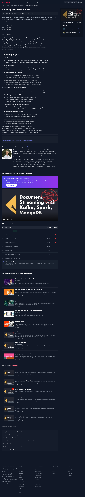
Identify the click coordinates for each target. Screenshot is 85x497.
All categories (22, 494)
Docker (20, 488)
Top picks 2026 (71, 468)
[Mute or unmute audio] (8, 219)
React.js (20, 466)
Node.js (20, 475)
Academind (37, 479)
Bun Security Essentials (7, 483)
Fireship (37, 481)
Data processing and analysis (17, 5)
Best (32, 2)
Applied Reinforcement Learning (9, 468)
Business (54, 471)
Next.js (20, 477)
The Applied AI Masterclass (8, 466)
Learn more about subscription (12, 267)
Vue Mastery (38, 471)
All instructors (38, 486)
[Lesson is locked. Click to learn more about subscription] (55, 234)
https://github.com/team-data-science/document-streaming (18, 140)
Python (20, 468)
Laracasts (37, 482)
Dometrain (37, 469)
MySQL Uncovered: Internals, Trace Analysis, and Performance (9, 478)
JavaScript (21, 473)
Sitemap (70, 473)
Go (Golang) (21, 481)
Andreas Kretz (29, 147)
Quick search (70, 2)
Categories (27, 2)
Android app (71, 469)
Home (3, 5)
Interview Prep (22, 484)
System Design (22, 482)
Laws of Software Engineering (8, 476)
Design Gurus (38, 475)
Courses (13, 2)
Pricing (69, 466)
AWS (20, 490)
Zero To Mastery (38, 468)
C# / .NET (21, 471)
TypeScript (21, 479)
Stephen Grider (38, 477)
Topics (37, 2)
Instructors (20, 2)
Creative (53, 473)
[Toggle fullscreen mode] (56, 219)
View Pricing (10, 185)
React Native (21, 486)
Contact (69, 471)
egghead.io (37, 484)
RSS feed (70, 475)
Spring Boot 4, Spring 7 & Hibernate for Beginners (7, 473)
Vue (19, 469)
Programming (55, 466)
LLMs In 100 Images (6, 481)
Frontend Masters (39, 466)
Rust (20, 492)
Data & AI (54, 468)
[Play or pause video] (4, 219)
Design (53, 469)
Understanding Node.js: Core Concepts (8, 470)
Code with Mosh (38, 473)
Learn (43, 2)
